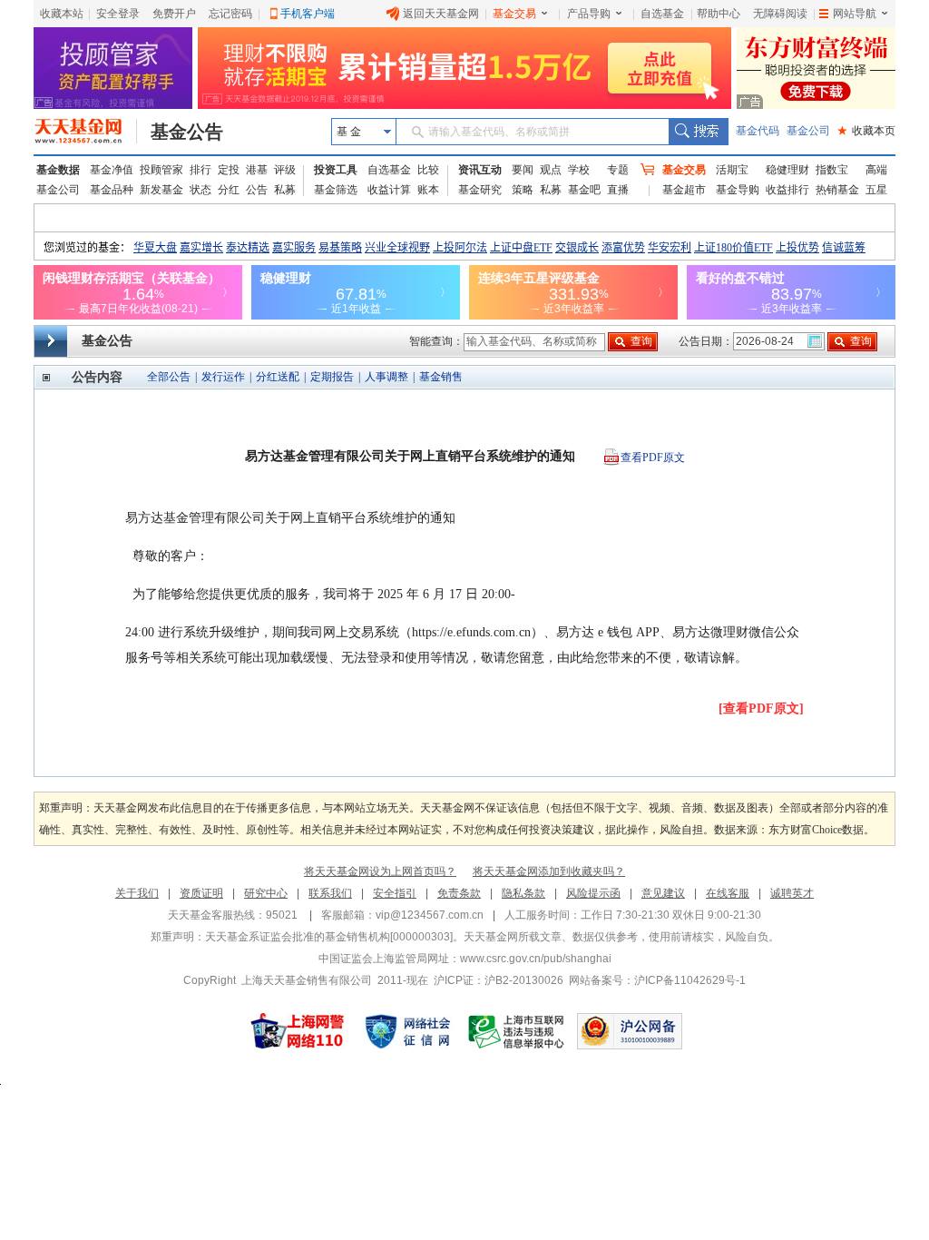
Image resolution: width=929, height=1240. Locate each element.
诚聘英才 (792, 893)
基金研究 (480, 189)
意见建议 (663, 893)
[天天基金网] (86, 131)
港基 (257, 169)
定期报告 (332, 376)
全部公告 (169, 376)
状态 (200, 189)
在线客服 (727, 893)
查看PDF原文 (653, 457)
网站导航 (854, 13)
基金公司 (808, 130)
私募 (285, 189)
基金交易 (514, 13)
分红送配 (277, 376)
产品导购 (589, 13)
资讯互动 (480, 169)
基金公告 (187, 132)
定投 (229, 169)
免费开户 (174, 13)
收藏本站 (61, 13)
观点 (551, 169)
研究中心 (266, 893)
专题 (618, 169)
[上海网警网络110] (297, 1031)
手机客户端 (307, 13)
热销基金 (837, 189)
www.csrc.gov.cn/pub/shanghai (535, 958)
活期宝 (732, 169)
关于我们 (137, 893)
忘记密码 (230, 13)
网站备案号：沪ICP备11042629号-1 (657, 980)
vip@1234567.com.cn (430, 915)
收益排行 (787, 189)
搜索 (698, 131)
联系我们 (330, 893)
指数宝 (832, 169)
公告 (257, 189)
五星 (876, 189)
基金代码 (757, 130)
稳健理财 (787, 169)
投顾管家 (161, 169)
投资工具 (335, 169)
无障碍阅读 (780, 13)
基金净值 (111, 169)
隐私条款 (523, 893)
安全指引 (394, 893)
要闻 (522, 169)
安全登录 (118, 13)
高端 (876, 169)
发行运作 (223, 376)
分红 (229, 189)
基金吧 (584, 189)
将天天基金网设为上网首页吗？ (380, 871)
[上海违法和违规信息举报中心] (517, 1031)
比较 (428, 169)
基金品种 (111, 189)
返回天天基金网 (441, 13)
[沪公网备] (629, 1031)
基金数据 (58, 169)
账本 (428, 189)
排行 (200, 169)
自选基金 (662, 13)
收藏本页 (866, 130)
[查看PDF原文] (761, 708)
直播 (618, 189)
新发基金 (161, 189)
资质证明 (201, 893)
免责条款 (459, 893)
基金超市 (684, 189)
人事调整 (386, 376)
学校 (579, 169)
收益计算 (389, 189)
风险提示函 (593, 893)
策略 (522, 189)
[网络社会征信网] (407, 1031)
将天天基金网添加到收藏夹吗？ (549, 871)
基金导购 (737, 189)
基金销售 (441, 376)
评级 (285, 169)
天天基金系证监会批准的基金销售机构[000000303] (329, 936)
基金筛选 (335, 189)
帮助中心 (718, 13)
